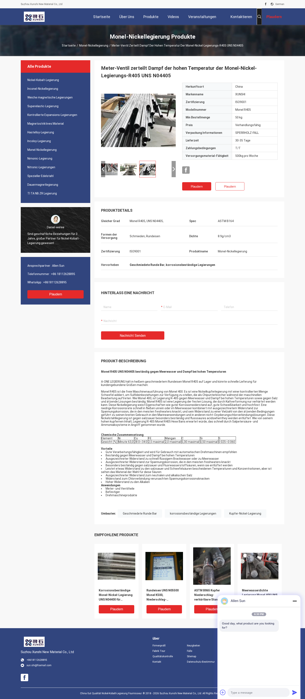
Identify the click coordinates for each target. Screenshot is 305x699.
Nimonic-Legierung (39, 158)
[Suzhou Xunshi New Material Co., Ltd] (34, 16)
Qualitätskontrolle (162, 656)
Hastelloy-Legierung (40, 132)
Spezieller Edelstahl (40, 176)
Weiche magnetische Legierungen (50, 97)
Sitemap (191, 656)
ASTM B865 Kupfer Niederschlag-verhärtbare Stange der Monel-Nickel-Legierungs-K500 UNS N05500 (210, 595)
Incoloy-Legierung (39, 141)
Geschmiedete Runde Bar (140, 513)
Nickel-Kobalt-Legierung (43, 80)
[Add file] (223, 692)
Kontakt (156, 661)
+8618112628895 (55, 282)
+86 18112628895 (63, 274)
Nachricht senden (133, 336)
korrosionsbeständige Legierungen (193, 513)
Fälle (189, 651)
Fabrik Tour (158, 651)
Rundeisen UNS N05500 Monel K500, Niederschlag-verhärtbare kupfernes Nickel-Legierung (162, 595)
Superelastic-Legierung (43, 106)
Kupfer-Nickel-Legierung (245, 513)
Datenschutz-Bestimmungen (201, 661)
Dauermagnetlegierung (42, 184)
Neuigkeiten (193, 645)
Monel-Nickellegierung (93, 45)
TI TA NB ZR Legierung (42, 193)
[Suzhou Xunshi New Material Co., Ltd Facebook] (265, 4)
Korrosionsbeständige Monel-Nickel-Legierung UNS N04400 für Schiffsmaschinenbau (116, 595)
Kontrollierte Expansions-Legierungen (52, 115)
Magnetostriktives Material (45, 123)
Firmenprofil (159, 645)
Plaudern (55, 294)
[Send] (294, 692)
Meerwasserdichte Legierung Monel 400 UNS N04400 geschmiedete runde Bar (259, 595)
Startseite (69, 45)
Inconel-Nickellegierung (42, 88)
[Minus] (294, 600)
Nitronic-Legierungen (41, 167)
